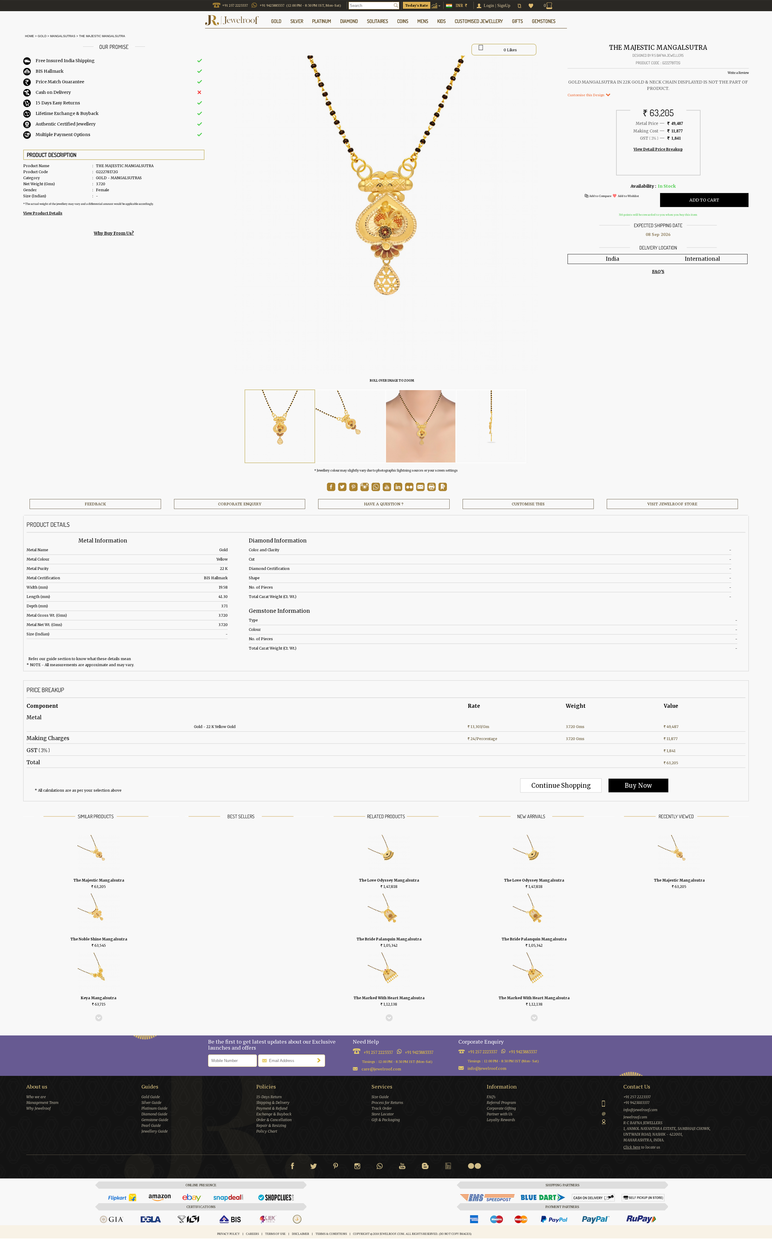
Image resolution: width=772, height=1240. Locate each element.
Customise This (528, 504)
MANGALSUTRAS (62, 36)
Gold (42, 36)
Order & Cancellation (274, 1120)
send (320, 1060)
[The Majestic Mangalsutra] (280, 426)
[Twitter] (313, 1167)
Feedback (95, 504)
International (702, 259)
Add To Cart (704, 200)
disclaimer (300, 1234)
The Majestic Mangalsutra (102, 36)
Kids (441, 21)
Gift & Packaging (386, 1120)
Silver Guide (151, 1102)
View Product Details (42, 213)
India (612, 259)
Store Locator (383, 1114)
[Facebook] (292, 1167)
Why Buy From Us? (114, 233)
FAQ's (491, 1097)
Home (28, 36)
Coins (402, 21)
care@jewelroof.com (381, 1069)
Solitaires (377, 21)
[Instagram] (357, 1167)
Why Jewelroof (38, 1108)
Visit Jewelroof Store (672, 504)
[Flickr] (474, 1166)
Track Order (382, 1108)
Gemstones (543, 21)
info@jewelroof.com (487, 1068)
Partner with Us (499, 1114)
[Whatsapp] (380, 1167)
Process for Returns (387, 1102)
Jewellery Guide (154, 1131)
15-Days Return (269, 1097)
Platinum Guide (154, 1108)
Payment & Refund (271, 1108)
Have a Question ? (383, 504)
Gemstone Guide (154, 1120)
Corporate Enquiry (239, 504)
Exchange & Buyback (274, 1114)
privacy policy (228, 1234)
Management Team (42, 1102)
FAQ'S (658, 271)
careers (252, 1234)
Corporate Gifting (501, 1108)
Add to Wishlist (628, 196)
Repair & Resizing (271, 1125)
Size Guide (380, 1097)
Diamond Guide (154, 1114)
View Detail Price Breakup (658, 149)
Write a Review (738, 73)
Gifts (517, 21)
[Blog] (425, 1167)
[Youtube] (387, 489)
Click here (631, 1147)
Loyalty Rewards (501, 1120)
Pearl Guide (151, 1125)
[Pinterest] (335, 1167)
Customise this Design (586, 95)
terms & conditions (331, 1234)
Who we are (36, 1097)
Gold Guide (150, 1097)
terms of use (275, 1234)
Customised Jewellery (479, 21)
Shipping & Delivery (273, 1102)
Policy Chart (266, 1131)
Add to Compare (600, 196)
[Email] (420, 487)
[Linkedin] (448, 1167)
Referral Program (501, 1102)
